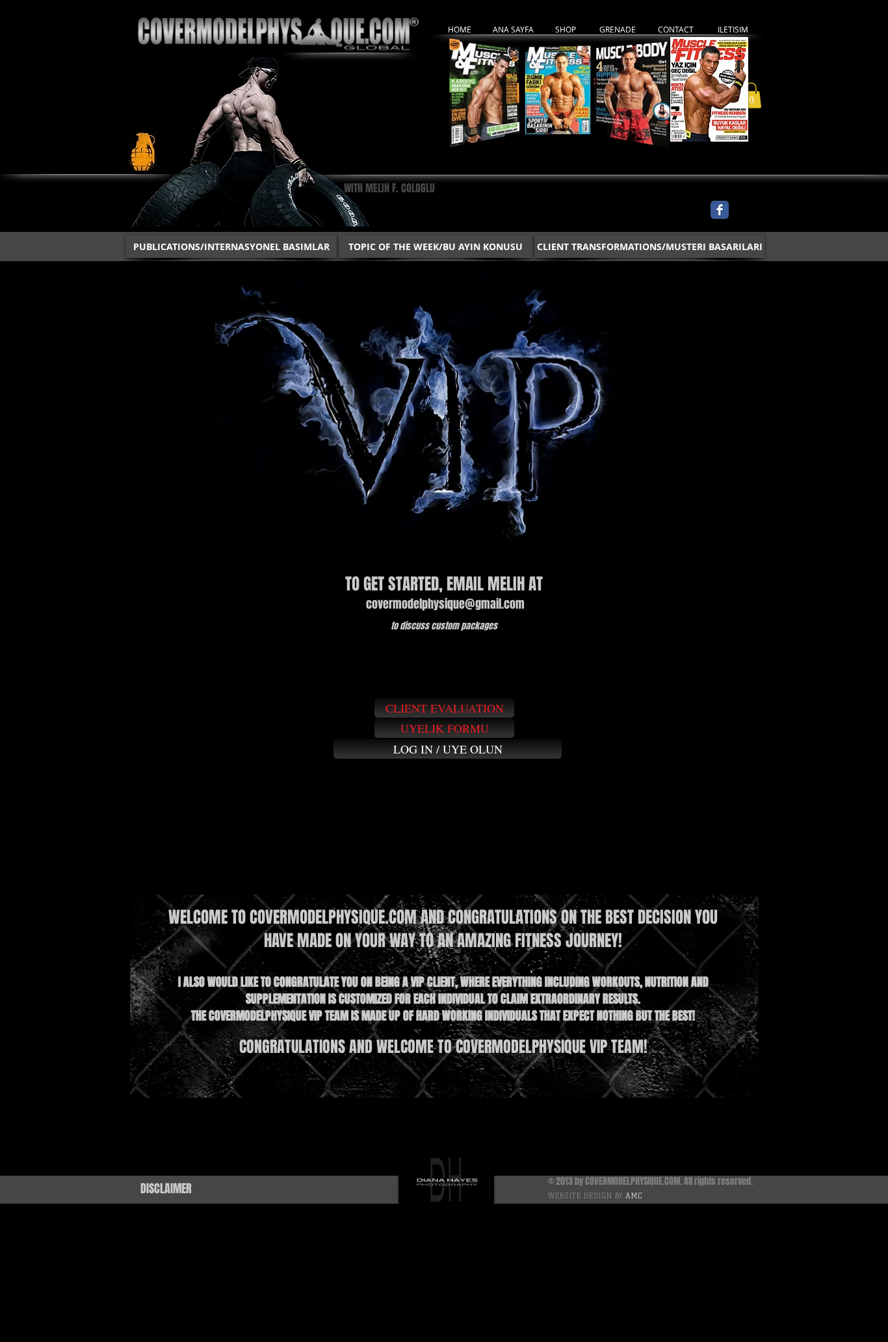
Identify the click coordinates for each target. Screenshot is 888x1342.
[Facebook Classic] (720, 210)
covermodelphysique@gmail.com (445, 604)
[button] (751, 95)
